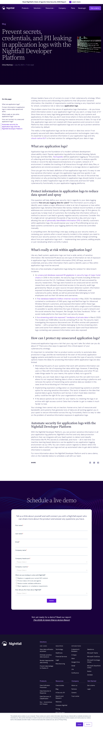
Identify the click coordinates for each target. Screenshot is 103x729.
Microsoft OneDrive (93, 656)
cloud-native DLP (38, 138)
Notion (89, 671)
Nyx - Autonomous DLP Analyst (46, 703)
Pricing (58, 709)
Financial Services (61, 656)
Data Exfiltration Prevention (45, 686)
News (80, 8)
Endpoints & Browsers (75, 650)
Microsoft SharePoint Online (94, 667)
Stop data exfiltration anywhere (46, 650)
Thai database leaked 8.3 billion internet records (57, 299)
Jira (72, 669)
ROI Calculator (60, 712)
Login (84, 8)
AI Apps (73, 655)
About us (74, 685)
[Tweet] (94, 462)
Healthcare (59, 653)
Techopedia (58, 157)
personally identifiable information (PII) (63, 220)
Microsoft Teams (92, 653)
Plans (73, 8)
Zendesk (90, 675)
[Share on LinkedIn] (90, 462)
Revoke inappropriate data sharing (47, 661)
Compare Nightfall (61, 705)
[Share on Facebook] (98, 462)
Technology (59, 649)
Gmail (73, 666)
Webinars (59, 702)
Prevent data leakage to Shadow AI (46, 667)
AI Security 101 (60, 692)
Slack (73, 658)
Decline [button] (88, 724)
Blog (57, 689)
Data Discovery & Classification (45, 697)
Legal (57, 660)
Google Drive (75, 662)
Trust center (75, 696)
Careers (73, 692)
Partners (74, 689)
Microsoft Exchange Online (93, 661)
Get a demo (95, 8)
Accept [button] (79, 724)
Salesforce (90, 649)
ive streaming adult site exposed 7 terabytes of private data (62, 317)
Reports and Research (59, 697)
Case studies (60, 685)
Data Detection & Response (45, 692)
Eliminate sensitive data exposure (46, 656)
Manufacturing (60, 664)
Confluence (75, 673)
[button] (26, 8)
